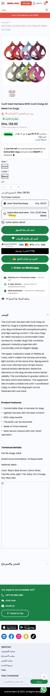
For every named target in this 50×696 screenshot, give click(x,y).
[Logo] (13, 3)
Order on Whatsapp (26, 267)
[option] (25, 60)
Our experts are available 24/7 (18, 590)
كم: (2, 181)
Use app (26, 3)
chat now (10, 600)
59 (7, 298)
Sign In (39, 3)
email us (10, 606)
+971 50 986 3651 (14, 595)
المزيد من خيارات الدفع (27, 258)
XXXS (5, 166)
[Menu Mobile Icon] (3, 3)
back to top (16, 613)
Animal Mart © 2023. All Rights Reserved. (25, 691)
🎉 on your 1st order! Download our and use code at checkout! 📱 (24, 151)
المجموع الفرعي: (8, 192)
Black (5, 176)
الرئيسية (5, 22)
